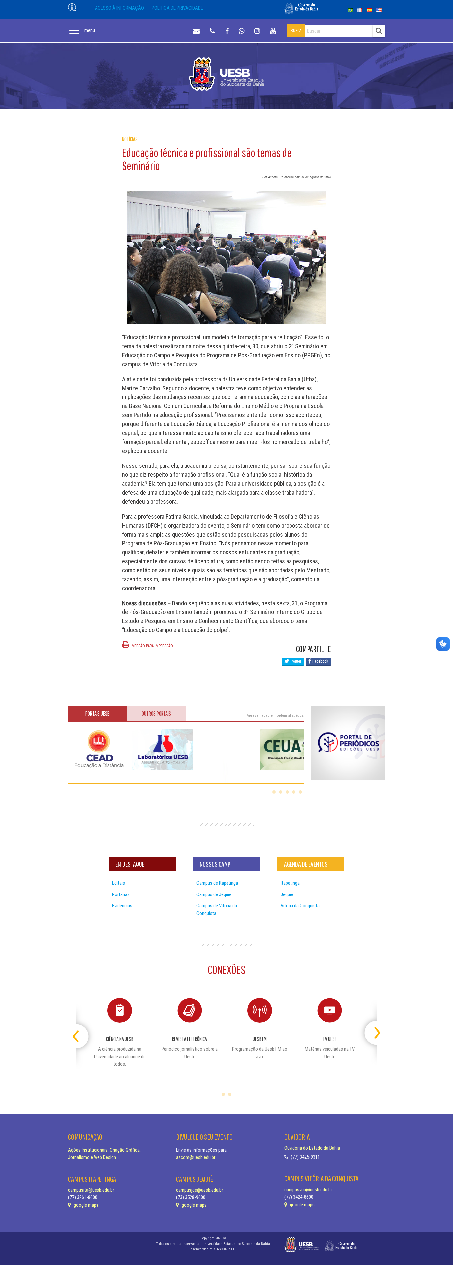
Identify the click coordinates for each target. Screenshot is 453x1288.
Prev (82, 1030)
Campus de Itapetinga (217, 883)
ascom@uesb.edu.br (195, 1157)
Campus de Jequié (213, 894)
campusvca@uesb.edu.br (308, 1190)
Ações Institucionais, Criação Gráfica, (104, 1150)
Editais (118, 883)
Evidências (122, 906)
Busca (296, 30)
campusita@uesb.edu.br (91, 1190)
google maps (85, 1205)
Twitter (295, 661)
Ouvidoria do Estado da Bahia (312, 1148)
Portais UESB (97, 713)
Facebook (319, 661)
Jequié (287, 894)
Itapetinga (290, 883)
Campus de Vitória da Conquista (216, 909)
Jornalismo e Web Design (92, 1157)
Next (371, 1030)
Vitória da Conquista (300, 906)
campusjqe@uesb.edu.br (199, 1190)
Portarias (121, 894)
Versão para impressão (152, 646)
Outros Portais (156, 713)
